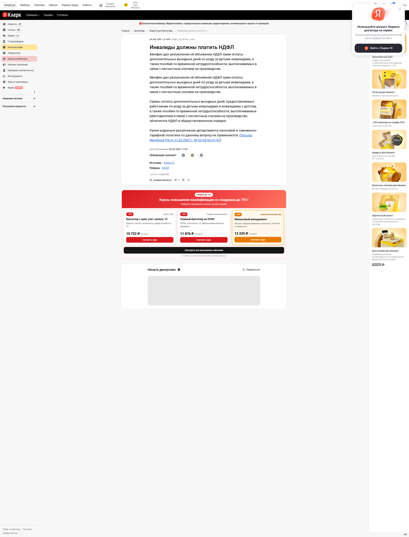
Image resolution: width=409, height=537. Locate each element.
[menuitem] (19, 24)
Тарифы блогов (10, 533)
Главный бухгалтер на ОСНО (197, 219)
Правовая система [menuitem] (12, 98)
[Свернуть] (405, 534)
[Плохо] (201, 155)
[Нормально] (192, 155)
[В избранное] (183, 180)
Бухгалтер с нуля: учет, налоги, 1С (146, 219)
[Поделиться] (188, 180)
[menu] (20, 56)
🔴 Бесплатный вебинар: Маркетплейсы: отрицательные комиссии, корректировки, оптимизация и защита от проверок (204, 23)
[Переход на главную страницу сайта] (12, 15)
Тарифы (48, 15)
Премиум (31, 15)
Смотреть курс (149, 240)
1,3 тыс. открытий (159, 174)
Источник (156, 162)
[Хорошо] (183, 155)
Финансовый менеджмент (250, 219)
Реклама (27, 529)
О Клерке (62, 15)
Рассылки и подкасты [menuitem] (14, 106)
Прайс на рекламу (11, 529)
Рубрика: (155, 168)
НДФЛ (175, 39)
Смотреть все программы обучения (204, 250)
